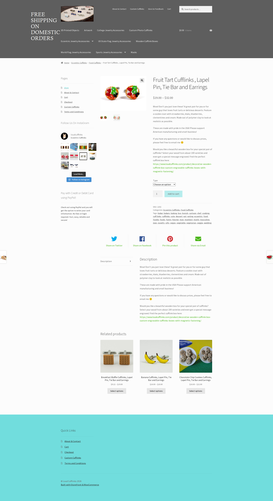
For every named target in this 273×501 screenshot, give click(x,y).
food (205, 216)
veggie (200, 223)
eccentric (198, 216)
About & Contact (119, 9)
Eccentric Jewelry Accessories (75, 41)
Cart (169, 9)
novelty (161, 223)
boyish (185, 213)
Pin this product (170, 245)
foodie (156, 219)
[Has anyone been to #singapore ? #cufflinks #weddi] (74, 156)
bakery (167, 213)
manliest (189, 219)
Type (155, 180)
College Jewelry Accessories (110, 30)
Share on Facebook (142, 245)
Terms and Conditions (74, 111)
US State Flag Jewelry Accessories (114, 41)
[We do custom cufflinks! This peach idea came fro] (74, 147)
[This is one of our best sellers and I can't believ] (65, 147)
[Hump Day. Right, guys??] (74, 165)
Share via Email (198, 245)
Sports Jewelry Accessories (109, 52)
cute (173, 216)
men (155, 223)
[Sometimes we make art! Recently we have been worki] (92, 156)
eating (190, 216)
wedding (207, 223)
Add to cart (173, 193)
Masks (134, 52)
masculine (204, 219)
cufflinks (166, 216)
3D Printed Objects (70, 30)
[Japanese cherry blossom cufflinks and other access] (65, 156)
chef (199, 213)
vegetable (181, 223)
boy (179, 213)
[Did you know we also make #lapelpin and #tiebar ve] (83, 147)
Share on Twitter (114, 245)
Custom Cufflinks (137, 9)
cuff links (157, 216)
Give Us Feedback (156, 9)
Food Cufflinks (95, 62)
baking (174, 213)
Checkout (68, 102)
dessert (179, 216)
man (182, 219)
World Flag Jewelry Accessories (76, 52)
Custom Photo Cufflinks (140, 30)
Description (106, 261)
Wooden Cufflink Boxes (147, 41)
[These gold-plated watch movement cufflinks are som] (92, 147)
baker (160, 213)
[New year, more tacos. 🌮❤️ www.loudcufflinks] (65, 165)
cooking (205, 213)
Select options (116, 391)
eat (184, 216)
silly (167, 223)
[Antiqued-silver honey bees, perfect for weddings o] (83, 156)
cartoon (192, 213)
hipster (175, 219)
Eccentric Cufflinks (79, 62)
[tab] (116, 261)
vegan (173, 223)
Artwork (88, 30)
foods (162, 219)
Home (66, 62)
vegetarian (191, 223)
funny (168, 219)
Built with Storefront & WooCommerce (80, 484)
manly (196, 219)
